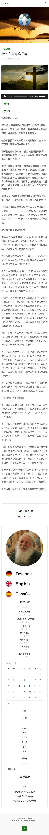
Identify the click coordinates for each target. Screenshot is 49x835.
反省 (24, 733)
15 (40, 686)
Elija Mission (24, 28)
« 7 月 (24, 711)
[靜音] (36, 96)
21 (35, 692)
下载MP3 (6, 104)
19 (24, 692)
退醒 (24, 751)
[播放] (5, 96)
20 (30, 692)
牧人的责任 (24, 647)
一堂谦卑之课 (24, 626)
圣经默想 (7, 49)
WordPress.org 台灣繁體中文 (24, 801)
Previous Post (25, 511)
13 (30, 686)
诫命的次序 (24, 633)
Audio (24, 728)
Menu (6, 3)
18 (19, 692)
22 (41, 692)
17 (14, 692)
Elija (3, 59)
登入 (24, 787)
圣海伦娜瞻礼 (24, 654)
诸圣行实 (24, 747)
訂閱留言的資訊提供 (24, 796)
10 (14, 686)
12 (24, 686)
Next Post (24, 516)
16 (8, 692)
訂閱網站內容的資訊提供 (24, 791)
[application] (24, 96)
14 (35, 686)
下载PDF (5, 111)
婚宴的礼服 (24, 640)
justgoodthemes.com (28, 821)
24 (14, 697)
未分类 (24, 742)
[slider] (42, 96)
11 (19, 686)
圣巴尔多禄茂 (24, 612)
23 (8, 697)
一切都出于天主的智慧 (24, 619)
